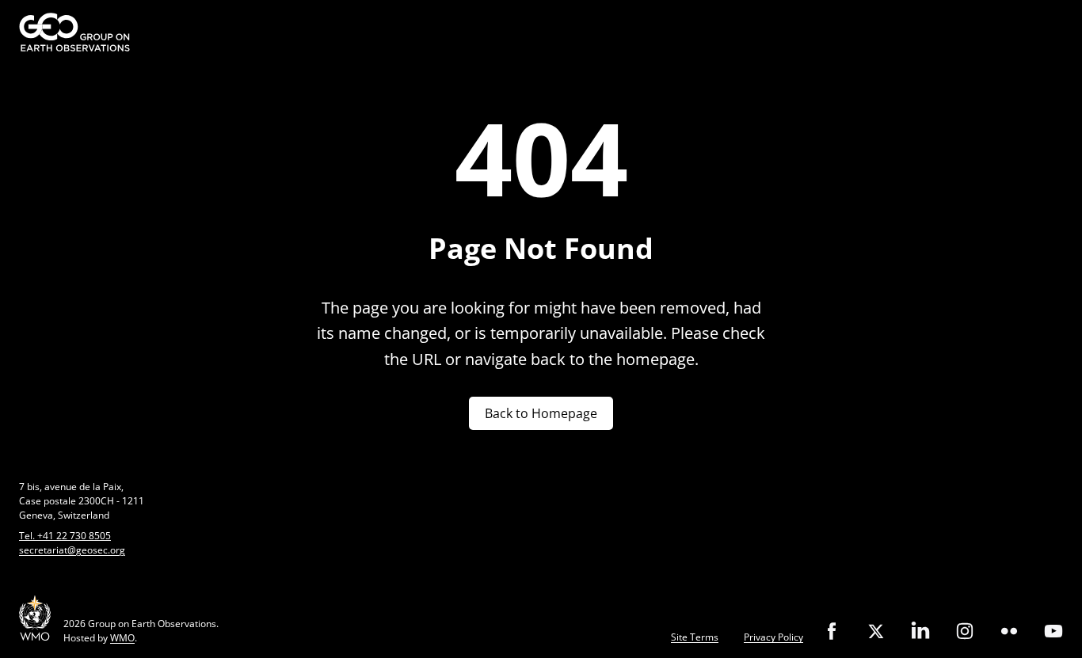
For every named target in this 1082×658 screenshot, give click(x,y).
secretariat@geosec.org (72, 550)
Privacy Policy (773, 637)
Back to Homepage (541, 413)
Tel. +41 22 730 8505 (65, 535)
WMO (122, 638)
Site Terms (694, 637)
